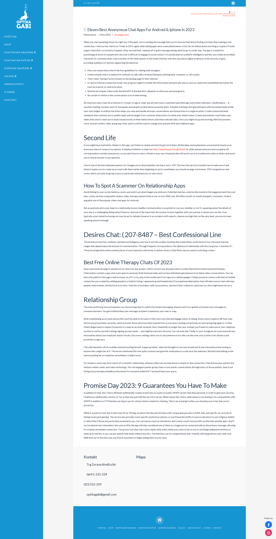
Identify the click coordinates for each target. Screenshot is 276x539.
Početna (102, 528)
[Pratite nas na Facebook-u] (268, 524)
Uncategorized (121, 34)
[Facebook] (233, 3)
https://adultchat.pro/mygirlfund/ (169, 149)
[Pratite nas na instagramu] (268, 532)
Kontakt (217, 528)
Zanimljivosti (194, 528)
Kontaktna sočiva (147, 528)
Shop (111, 528)
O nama (207, 528)
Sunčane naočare (167, 528)
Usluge (181, 528)
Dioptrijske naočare (126, 528)
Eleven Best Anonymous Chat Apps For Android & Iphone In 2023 (213, 15)
